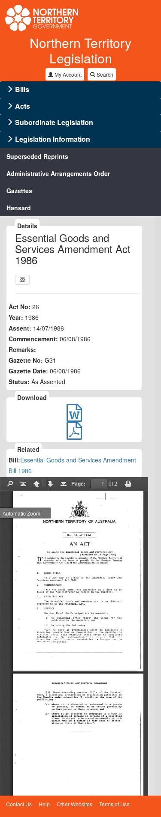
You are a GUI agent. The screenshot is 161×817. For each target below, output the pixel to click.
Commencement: (33, 338)
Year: (16, 317)
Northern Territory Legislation (80, 50)
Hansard (18, 207)
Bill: (14, 460)
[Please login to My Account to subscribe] (22, 280)
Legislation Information (52, 139)
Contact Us (19, 804)
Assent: (20, 328)
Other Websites (74, 804)
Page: (78, 483)
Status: (19, 381)
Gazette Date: (28, 371)
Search (104, 74)
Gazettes (19, 190)
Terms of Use (114, 804)
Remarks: (22, 349)
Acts (22, 106)
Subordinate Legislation (54, 122)
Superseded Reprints (37, 156)
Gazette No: (26, 360)
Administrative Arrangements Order (58, 173)
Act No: (19, 306)
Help (44, 804)
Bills (22, 89)
